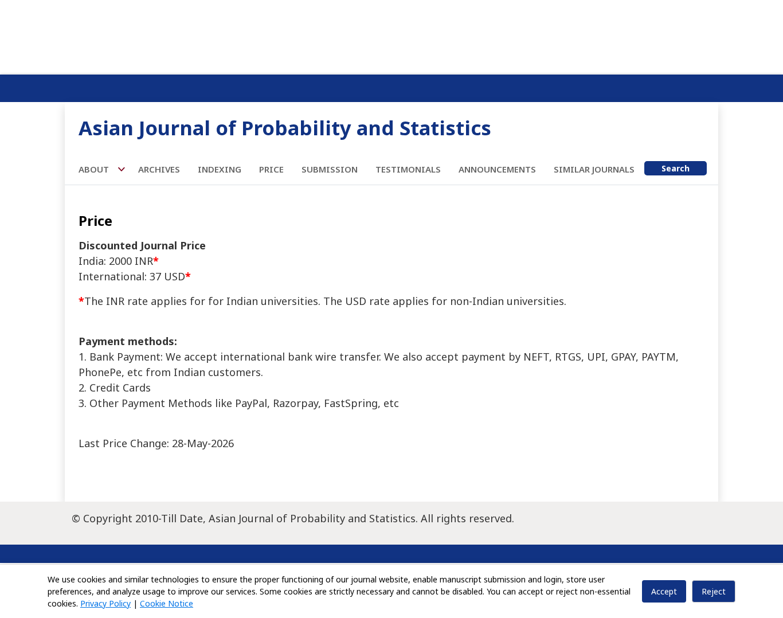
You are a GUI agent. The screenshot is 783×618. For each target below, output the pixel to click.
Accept (664, 591)
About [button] (95, 169)
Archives (159, 169)
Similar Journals (594, 169)
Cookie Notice (166, 603)
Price (271, 169)
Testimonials (408, 169)
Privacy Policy (105, 603)
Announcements (497, 169)
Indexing (219, 169)
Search (675, 168)
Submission (330, 169)
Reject (714, 591)
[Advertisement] (391, 34)
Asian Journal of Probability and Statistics (285, 127)
